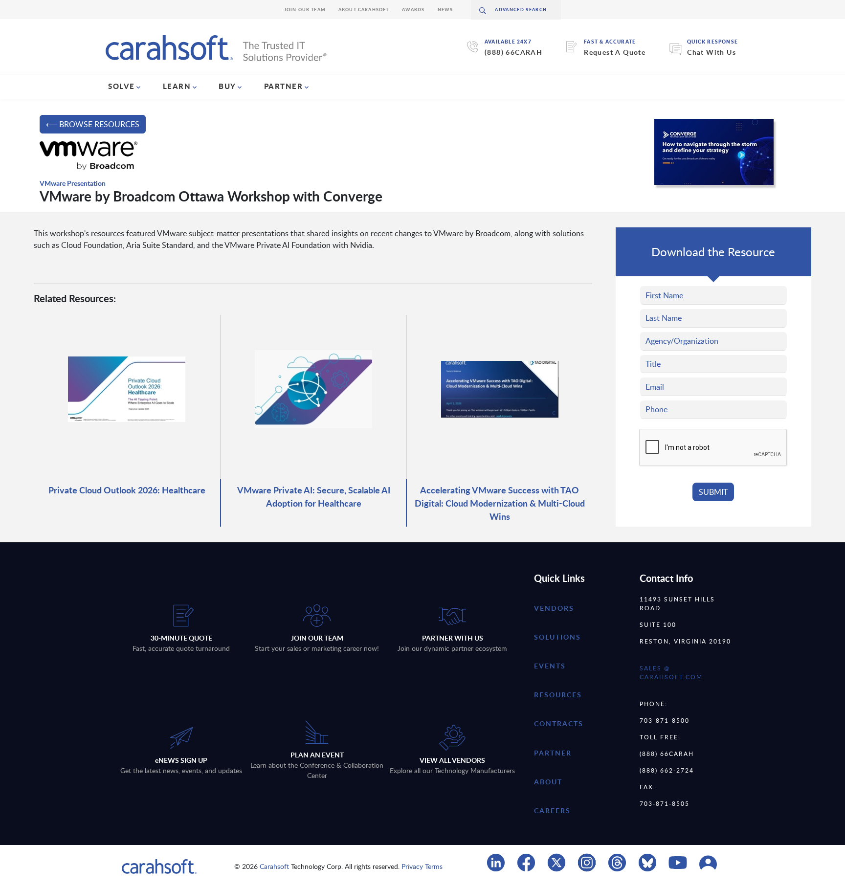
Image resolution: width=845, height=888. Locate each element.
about (548, 781)
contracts (558, 723)
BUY (227, 86)
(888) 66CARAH (513, 52)
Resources (558, 694)
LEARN (177, 86)
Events (550, 665)
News (445, 9)
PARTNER (283, 86)
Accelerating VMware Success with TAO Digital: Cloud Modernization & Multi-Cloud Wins (500, 503)
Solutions (557, 637)
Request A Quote (614, 52)
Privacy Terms (422, 866)
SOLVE (121, 86)
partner (553, 752)
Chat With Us (711, 52)
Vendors (554, 608)
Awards (413, 9)
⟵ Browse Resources (92, 124)
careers (552, 810)
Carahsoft (274, 866)
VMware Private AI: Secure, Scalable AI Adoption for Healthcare (313, 496)
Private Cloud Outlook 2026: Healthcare (126, 490)
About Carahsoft (363, 9)
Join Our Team (305, 9)
